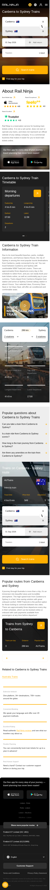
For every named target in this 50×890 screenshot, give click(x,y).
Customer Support (24, 866)
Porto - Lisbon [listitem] (25, 808)
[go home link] (10, 5)
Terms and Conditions (11, 873)
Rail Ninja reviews (24, 730)
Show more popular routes (23, 825)
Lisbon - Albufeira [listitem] (24, 813)
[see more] (37, 193)
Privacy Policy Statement (36, 873)
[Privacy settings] (5, 885)
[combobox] (20, 22)
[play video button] (25, 305)
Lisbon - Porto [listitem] (25, 803)
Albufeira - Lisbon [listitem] (24, 817)
